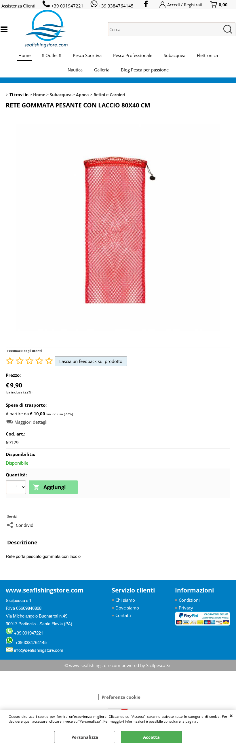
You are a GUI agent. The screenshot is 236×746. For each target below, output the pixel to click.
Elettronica (207, 55)
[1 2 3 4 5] (16, 487)
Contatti (123, 615)
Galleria (101, 70)
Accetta (151, 737)
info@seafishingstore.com (38, 650)
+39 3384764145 (30, 642)
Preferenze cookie (121, 697)
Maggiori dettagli (30, 422)
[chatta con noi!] (95, 697)
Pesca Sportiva (87, 55)
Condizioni (189, 600)
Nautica (75, 70)
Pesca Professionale (132, 55)
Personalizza (84, 737)
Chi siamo (125, 600)
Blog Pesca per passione (145, 70)
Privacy (186, 608)
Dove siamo (127, 608)
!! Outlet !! (51, 55)
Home (24, 55)
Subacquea (174, 55)
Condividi (25, 525)
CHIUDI (231, 715)
